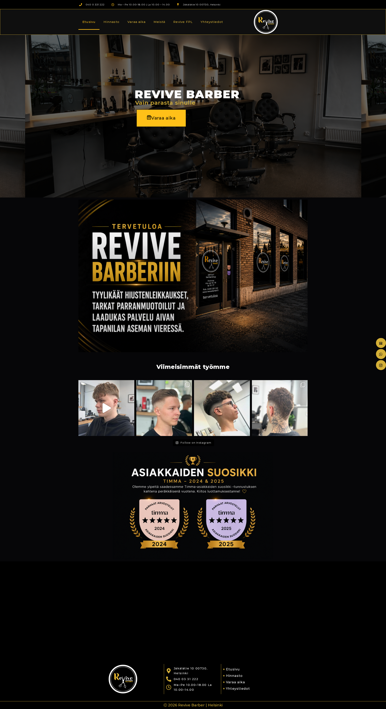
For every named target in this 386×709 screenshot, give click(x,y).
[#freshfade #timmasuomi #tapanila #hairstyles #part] (106, 408)
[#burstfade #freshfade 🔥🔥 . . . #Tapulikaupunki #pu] (280, 408)
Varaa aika (136, 22)
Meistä (159, 22)
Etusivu (88, 22)
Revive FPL (183, 22)
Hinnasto (111, 22)
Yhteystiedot (212, 22)
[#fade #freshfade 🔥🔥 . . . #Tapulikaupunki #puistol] (164, 408)
